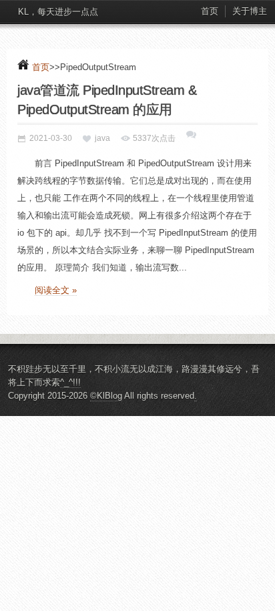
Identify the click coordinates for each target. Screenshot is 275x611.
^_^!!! (70, 382)
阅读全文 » (56, 290)
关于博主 (249, 11)
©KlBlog (106, 396)
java (102, 138)
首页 (209, 11)
